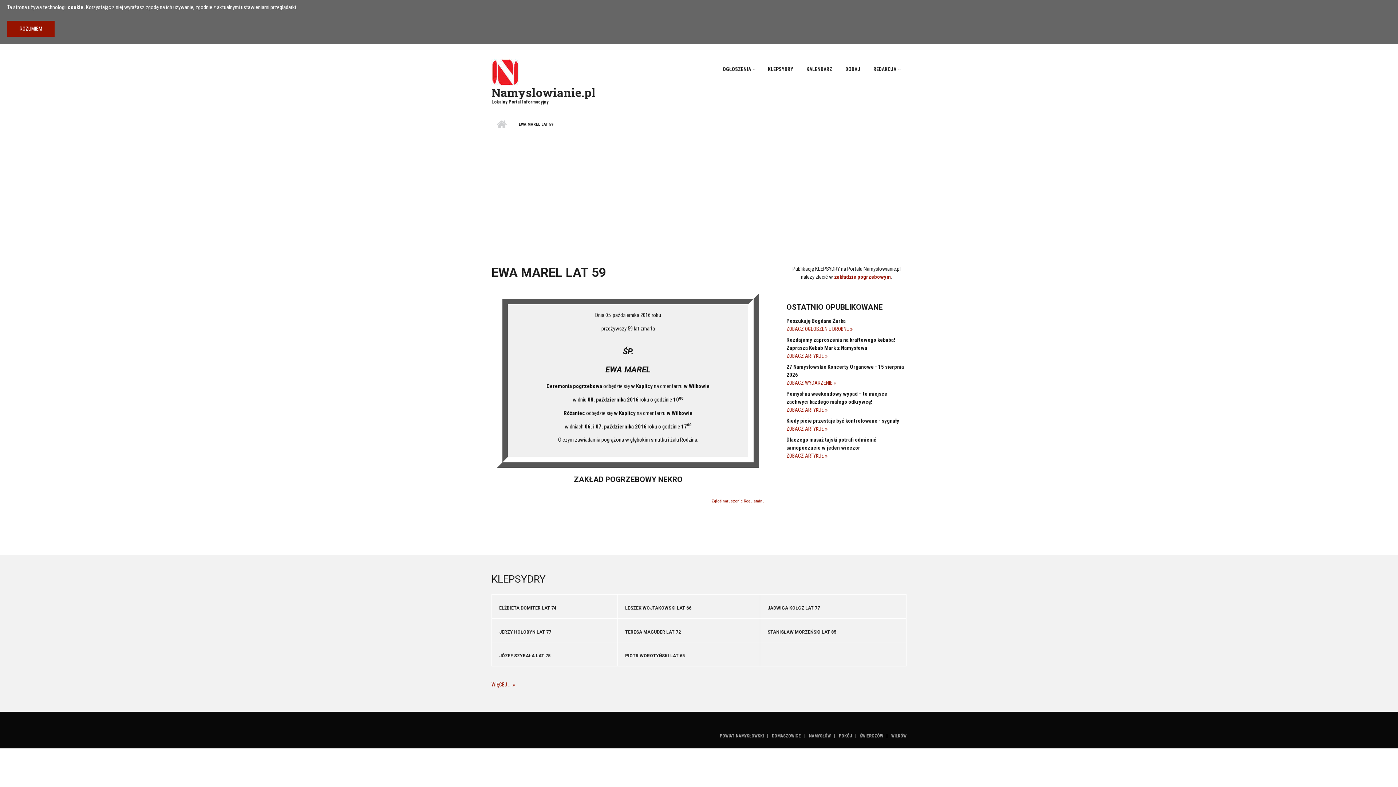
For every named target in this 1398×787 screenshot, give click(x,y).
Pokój (845, 736)
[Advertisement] (699, 189)
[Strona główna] (505, 71)
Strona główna (501, 124)
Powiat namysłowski (742, 736)
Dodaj (852, 69)
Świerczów (871, 736)
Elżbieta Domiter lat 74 (527, 608)
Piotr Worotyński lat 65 (655, 655)
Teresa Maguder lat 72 (653, 632)
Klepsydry (780, 69)
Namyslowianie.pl (543, 92)
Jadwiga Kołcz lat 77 (793, 608)
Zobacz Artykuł (805, 356)
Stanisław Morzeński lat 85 (801, 632)
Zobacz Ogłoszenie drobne (818, 329)
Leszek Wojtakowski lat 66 (658, 608)
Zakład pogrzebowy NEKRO (628, 479)
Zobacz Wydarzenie (810, 383)
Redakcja (884, 69)
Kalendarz (819, 69)
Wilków (899, 736)
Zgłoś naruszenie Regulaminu (738, 501)
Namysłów (820, 736)
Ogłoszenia (737, 69)
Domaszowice (786, 736)
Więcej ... (502, 685)
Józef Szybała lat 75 (524, 655)
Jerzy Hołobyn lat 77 (525, 632)
